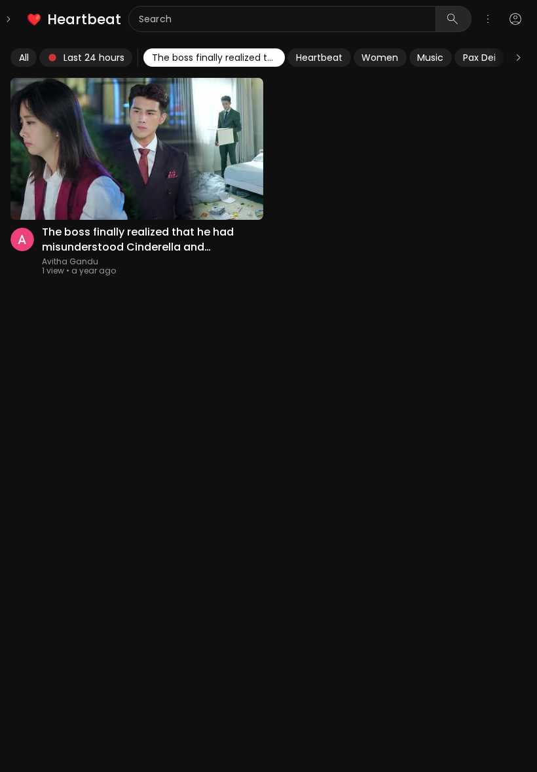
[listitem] (75, 19)
